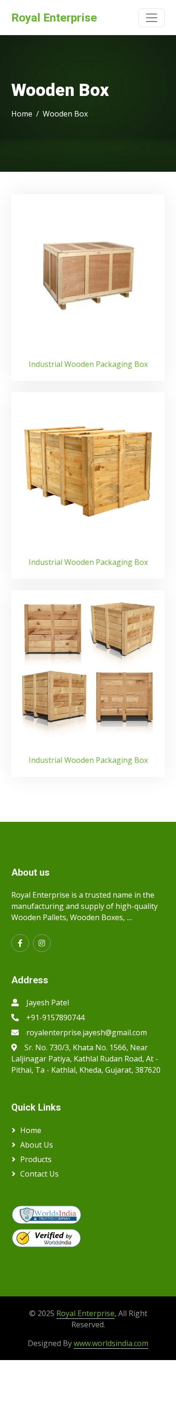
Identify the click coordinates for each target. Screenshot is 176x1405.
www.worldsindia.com (111, 1343)
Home (21, 114)
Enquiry (88, 271)
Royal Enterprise (85, 1313)
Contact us (39, 1174)
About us (36, 1145)
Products (36, 1159)
